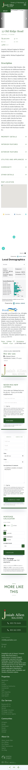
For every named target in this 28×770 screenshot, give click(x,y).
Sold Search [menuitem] (5, 696)
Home (3, 341)
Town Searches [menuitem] (6, 692)
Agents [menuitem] (4, 748)
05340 (11, 343)
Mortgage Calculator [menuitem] (8, 710)
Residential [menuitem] (5, 680)
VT (14, 341)
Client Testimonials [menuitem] (7, 746)
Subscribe (9, 420)
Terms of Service (10, 504)
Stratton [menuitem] (4, 730)
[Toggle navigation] (25, 4)
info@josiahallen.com (9, 640)
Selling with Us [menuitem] (6, 706)
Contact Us (6, 360)
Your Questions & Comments (11, 465)
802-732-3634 (15, 623)
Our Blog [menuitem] (4, 750)
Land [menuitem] (3, 682)
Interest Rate (8, 543)
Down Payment (8, 537)
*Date (5, 453)
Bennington (20, 341)
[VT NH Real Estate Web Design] (14, 758)
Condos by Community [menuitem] (8, 686)
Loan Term (7, 522)
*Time (5, 459)
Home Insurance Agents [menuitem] (9, 714)
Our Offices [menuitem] (5, 742)
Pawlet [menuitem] (4, 728)
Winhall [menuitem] (4, 732)
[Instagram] (5, 647)
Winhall (5, 343)
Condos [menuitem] (4, 684)
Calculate (10, 552)
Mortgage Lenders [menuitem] (7, 712)
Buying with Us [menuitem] (6, 704)
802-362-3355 (9, 353)
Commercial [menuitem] (5, 688)
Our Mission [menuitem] (5, 744)
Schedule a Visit (19, 436)
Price (5, 530)
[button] (2, 18)
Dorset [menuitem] (4, 724)
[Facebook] (2, 647)
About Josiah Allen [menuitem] (7, 740)
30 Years (8, 525)
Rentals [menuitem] (4, 708)
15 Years (15, 525)
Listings (9, 341)
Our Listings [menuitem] (5, 694)
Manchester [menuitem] (5, 726)
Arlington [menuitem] (4, 722)
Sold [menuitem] (3, 690)
